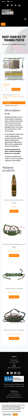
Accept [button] (15, 414)
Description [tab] (8, 103)
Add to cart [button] (14, 211)
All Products (17, 95)
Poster (6, 98)
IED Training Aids (12, 96)
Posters (19, 96)
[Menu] (25, 19)
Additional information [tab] (11, 105)
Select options (14, 255)
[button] (23, 60)
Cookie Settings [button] (7, 414)
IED (3, 98)
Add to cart (16, 89)
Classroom (5, 96)
